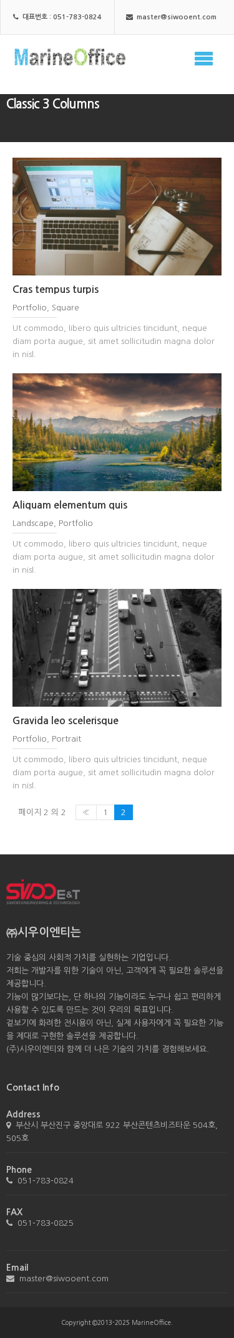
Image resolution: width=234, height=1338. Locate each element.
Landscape (33, 523)
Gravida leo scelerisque (65, 720)
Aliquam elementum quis (69, 505)
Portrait (66, 739)
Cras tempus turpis (55, 289)
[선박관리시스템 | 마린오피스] (67, 53)
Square (65, 307)
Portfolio (29, 307)
